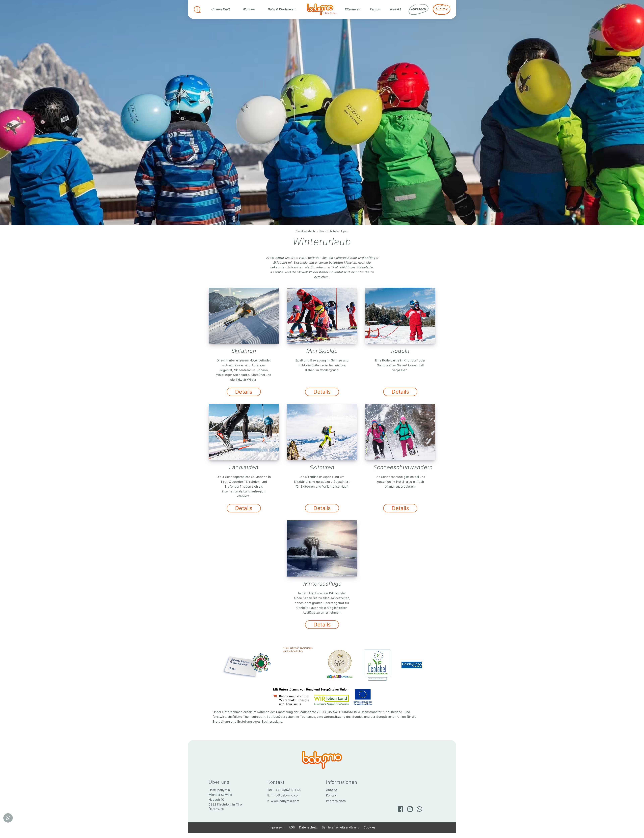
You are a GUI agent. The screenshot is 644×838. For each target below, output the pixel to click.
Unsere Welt (220, 9)
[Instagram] (410, 809)
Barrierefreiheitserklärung (341, 827)
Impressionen (336, 801)
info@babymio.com (286, 795)
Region (375, 9)
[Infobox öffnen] (197, 9)
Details (243, 391)
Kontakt (395, 9)
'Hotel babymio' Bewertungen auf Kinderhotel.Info (298, 649)
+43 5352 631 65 (288, 790)
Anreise (331, 790)
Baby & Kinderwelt (282, 9)
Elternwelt (353, 9)
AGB (292, 827)
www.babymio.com (285, 801)
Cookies (369, 827)
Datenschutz (308, 827)
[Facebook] (400, 809)
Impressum (277, 827)
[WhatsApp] (419, 809)
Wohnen (249, 9)
